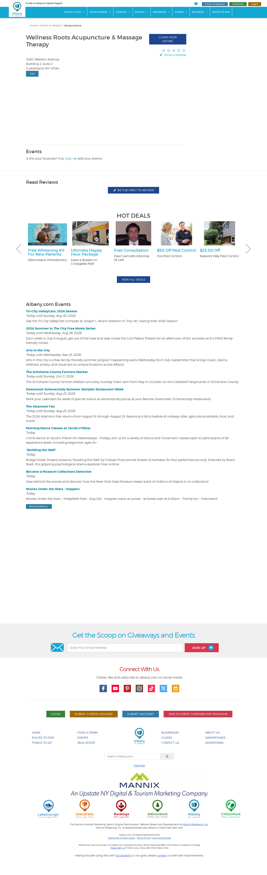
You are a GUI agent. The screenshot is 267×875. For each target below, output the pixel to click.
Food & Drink (98, 12)
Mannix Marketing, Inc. (195, 824)
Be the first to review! (135, 190)
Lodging (121, 12)
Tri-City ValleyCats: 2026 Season (51, 311)
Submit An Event (140, 714)
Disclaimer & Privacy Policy (121, 838)
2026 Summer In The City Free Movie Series (60, 328)
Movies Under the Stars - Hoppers (53, 489)
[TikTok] (151, 688)
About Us (212, 732)
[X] (163, 688)
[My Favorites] (196, 4)
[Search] (167, 756)
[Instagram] (139, 688)
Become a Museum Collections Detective (58, 472)
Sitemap (139, 765)
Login (254, 4)
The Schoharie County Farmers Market (57, 372)
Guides (179, 12)
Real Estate (86, 742)
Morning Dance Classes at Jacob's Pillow (58, 428)
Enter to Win (221, 12)
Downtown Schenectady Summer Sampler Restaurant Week (75, 389)
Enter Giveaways (215, 4)
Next (248, 249)
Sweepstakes (215, 737)
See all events (37, 506)
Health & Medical (51, 25)
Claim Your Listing (168, 39)
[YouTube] (115, 688)
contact (162, 855)
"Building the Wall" (41, 450)
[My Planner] (175, 688)
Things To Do (72, 12)
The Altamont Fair (40, 406)
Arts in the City (38, 350)
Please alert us (117, 848)
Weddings (159, 12)
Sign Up (199, 648)
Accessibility (124, 855)
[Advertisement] (133, 576)
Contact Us (170, 742)
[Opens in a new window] (48, 808)
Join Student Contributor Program (198, 714)
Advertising (214, 742)
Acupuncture (73, 25)
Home (34, 25)
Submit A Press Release (94, 714)
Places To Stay (43, 737)
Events (139, 12)
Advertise (238, 4)
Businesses (170, 732)
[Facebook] (103, 688)
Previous (18, 249)
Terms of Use (143, 838)
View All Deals (133, 279)
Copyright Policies (161, 838)
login (69, 158)
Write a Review (174, 55)
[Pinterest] (127, 688)
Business (198, 12)
